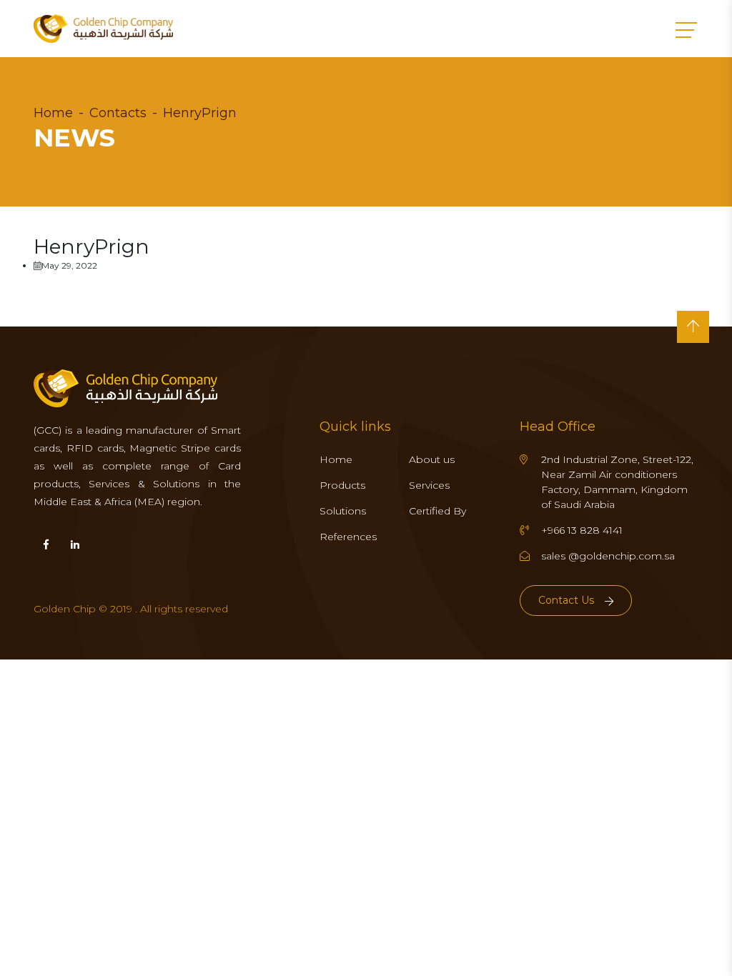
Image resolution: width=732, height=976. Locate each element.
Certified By (437, 510)
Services (429, 485)
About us (432, 459)
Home (53, 113)
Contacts (118, 113)
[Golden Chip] (103, 28)
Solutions (343, 510)
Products (342, 485)
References (348, 536)
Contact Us (566, 600)
